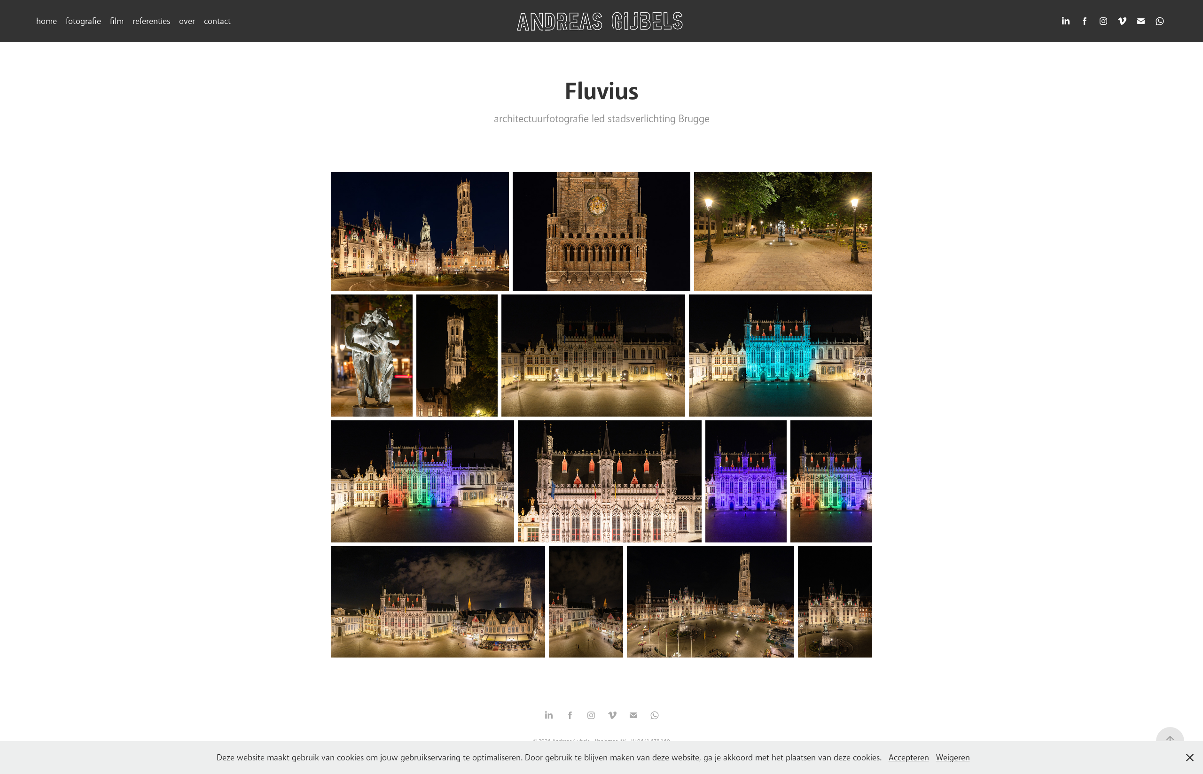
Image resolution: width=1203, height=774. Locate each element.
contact (217, 21)
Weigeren (953, 757)
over (187, 21)
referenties (151, 21)
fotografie (83, 21)
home (46, 21)
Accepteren (909, 757)
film (117, 21)
